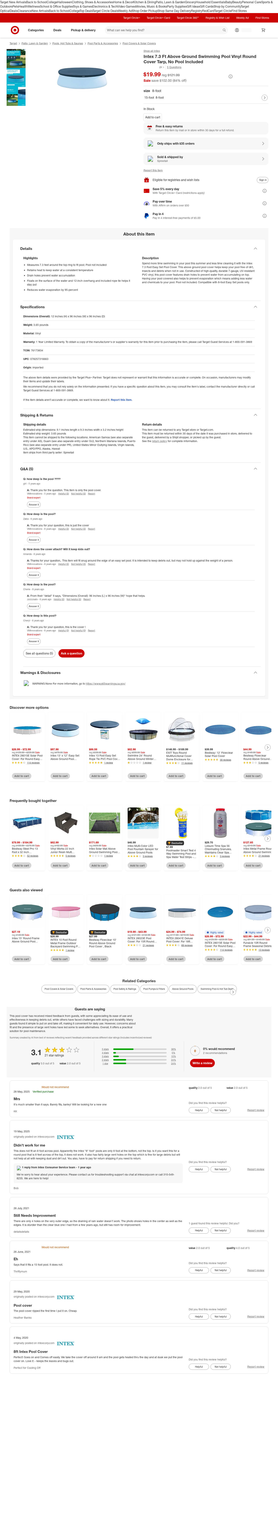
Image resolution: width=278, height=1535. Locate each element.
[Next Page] (265, 98)
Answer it (34, 504)
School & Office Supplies (56, 6)
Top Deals (86, 11)
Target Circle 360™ (188, 17)
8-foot (160, 97)
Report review (255, 1110)
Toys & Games (82, 6)
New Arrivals (40, 11)
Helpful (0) (63, 493)
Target (13, 43)
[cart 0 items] (263, 30)
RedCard (208, 11)
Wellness (34, 6)
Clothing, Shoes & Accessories (92, 2)
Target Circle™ (131, 17)
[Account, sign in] (244, 30)
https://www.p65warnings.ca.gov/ (106, 683)
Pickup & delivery (83, 30)
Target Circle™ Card (158, 17)
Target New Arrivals (13, 2)
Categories (36, 30)
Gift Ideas (193, 6)
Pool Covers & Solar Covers (139, 43)
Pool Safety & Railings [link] (124, 988)
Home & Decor (123, 2)
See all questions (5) (39, 653)
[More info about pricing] (230, 76)
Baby (228, 2)
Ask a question (71, 653)
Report (91, 493)
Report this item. (121, 399)
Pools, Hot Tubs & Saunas (67, 43)
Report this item (153, 170)
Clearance (25, 11)
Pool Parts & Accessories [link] (93, 988)
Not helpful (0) (78, 493)
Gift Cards (207, 6)
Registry (196, 11)
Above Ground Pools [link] (182, 988)
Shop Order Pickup (145, 11)
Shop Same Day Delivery (174, 11)
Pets (15, 6)
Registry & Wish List (217, 17)
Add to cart (152, 117)
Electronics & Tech (104, 6)
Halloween (64, 2)
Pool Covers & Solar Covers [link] (59, 988)
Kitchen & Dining (144, 2)
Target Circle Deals (105, 11)
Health (23, 6)
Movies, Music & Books (151, 6)
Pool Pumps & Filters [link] (154, 988)
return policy (159, 441)
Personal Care (251, 2)
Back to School (36, 2)
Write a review (202, 1063)
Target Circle (222, 11)
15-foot (149, 97)
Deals (14, 11)
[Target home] (14, 30)
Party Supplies (177, 6)
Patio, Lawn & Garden (170, 2)
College (52, 2)
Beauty (237, 2)
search (224, 30)
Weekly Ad (125, 11)
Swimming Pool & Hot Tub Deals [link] (217, 988)
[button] (154, 67)
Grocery (190, 2)
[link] (154, 67)
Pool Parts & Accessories (103, 43)
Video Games (126, 6)
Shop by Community (227, 6)
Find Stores (239, 11)
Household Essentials (210, 2)
